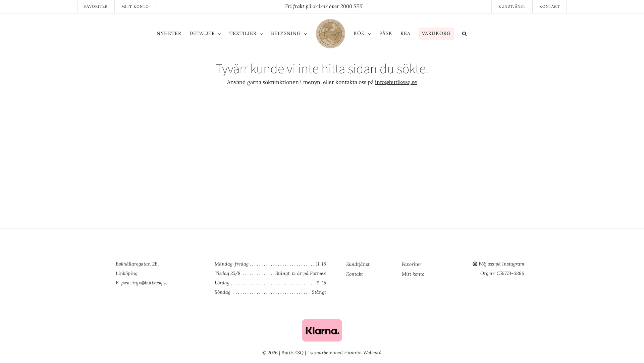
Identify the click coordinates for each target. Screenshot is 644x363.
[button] (492, 35)
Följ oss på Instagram (501, 264)
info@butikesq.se (396, 82)
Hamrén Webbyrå (363, 353)
